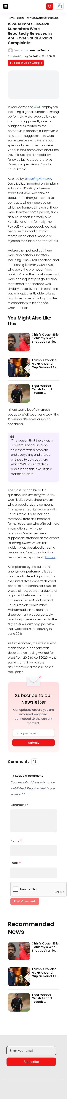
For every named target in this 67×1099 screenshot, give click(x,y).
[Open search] (49, 6)
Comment (19, 805)
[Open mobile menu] (5, 6)
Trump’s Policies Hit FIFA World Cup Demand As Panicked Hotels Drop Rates (44, 367)
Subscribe (31, 1062)
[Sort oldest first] (34, 761)
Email (15, 863)
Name (16, 841)
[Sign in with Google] (59, 6)
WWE (38, 107)
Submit (33, 743)
